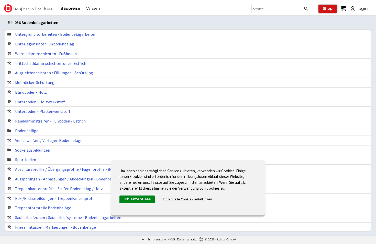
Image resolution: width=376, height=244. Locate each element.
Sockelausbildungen (32, 150)
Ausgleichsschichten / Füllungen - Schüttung (54, 72)
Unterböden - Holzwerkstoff (40, 101)
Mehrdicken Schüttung (34, 82)
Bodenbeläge (26, 130)
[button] (306, 9)
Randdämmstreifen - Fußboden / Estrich (50, 121)
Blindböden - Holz (31, 92)
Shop (328, 8)
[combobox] (277, 8)
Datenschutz (187, 239)
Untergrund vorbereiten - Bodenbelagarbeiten (55, 34)
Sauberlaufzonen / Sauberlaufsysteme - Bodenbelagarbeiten (68, 217)
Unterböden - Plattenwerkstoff (42, 111)
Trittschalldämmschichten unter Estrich (50, 63)
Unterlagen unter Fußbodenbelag (44, 43)
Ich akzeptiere (137, 199)
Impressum (157, 239)
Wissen (93, 8)
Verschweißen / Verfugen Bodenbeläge (48, 140)
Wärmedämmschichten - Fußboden (46, 53)
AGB (171, 239)
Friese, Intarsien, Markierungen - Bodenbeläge (55, 227)
